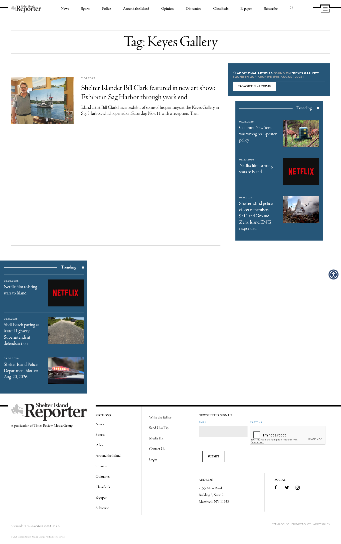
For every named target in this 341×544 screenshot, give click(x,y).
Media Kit (156, 438)
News (65, 8)
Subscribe (271, 8)
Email (203, 422)
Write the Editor (160, 417)
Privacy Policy (301, 524)
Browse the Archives (254, 86)
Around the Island (136, 8)
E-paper (246, 8)
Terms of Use (280, 524)
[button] (334, 274)
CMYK (55, 526)
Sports (85, 8)
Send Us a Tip (159, 427)
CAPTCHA (256, 422)
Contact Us (157, 448)
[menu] (325, 9)
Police (106, 8)
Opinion (167, 8)
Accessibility (321, 524)
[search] (291, 8)
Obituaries (193, 8)
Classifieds (220, 8)
